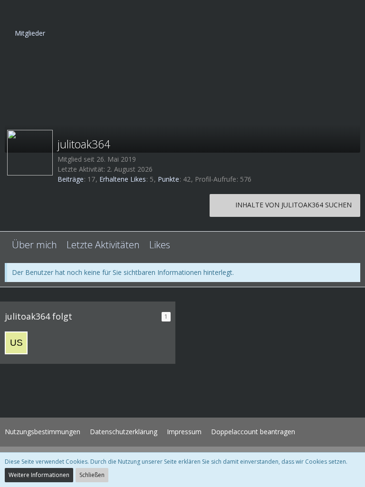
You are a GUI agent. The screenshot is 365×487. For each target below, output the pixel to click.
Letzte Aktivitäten (103, 244)
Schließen (92, 475)
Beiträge (71, 179)
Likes (159, 244)
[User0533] (16, 342)
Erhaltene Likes (122, 179)
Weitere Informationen (39, 475)
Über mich (34, 244)
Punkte (168, 179)
